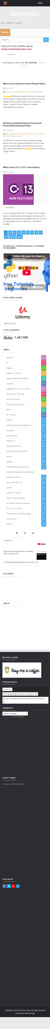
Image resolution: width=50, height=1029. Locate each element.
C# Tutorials (9, 207)
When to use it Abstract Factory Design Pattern (24, 83)
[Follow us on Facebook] (4, 886)
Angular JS (10, 383)
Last (19, 237)
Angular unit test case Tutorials (18, 389)
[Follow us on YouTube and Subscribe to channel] (13, 886)
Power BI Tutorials (13, 493)
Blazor (8, 409)
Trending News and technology (18, 513)
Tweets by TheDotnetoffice (13, 784)
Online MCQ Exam (13, 477)
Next (12, 237)
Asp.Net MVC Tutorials (15, 394)
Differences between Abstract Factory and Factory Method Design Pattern (22, 124)
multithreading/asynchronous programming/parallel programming (20, 469)
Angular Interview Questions (17, 378)
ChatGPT (9, 420)
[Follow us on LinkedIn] (18, 886)
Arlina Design (29, 1013)
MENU (40, 3)
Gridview (9, 461)
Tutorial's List (11, 519)
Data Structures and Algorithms (18, 425)
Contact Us (8, 540)
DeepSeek (10, 430)
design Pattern (12, 435)
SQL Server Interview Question (18, 503)
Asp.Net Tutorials (13, 399)
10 (6, 237)
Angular (9, 368)
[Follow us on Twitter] (9, 886)
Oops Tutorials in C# (14, 482)
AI (7, 363)
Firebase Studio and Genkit (16, 451)
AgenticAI (10, 357)
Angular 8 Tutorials (13, 373)
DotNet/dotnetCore (14, 446)
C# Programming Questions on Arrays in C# (21, 562)
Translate (20, 717)
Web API (9, 524)
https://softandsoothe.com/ (16, 49)
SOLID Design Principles (15, 498)
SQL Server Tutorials (14, 508)
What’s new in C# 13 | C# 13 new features (21, 167)
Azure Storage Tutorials (15, 404)
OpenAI (9, 487)
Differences (10, 441)
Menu (6, 32)
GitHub (9, 456)
